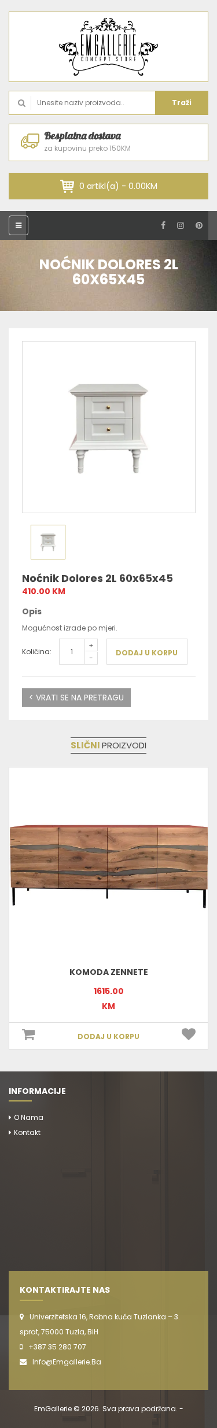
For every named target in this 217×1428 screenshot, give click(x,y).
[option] (109, 427)
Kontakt (27, 1132)
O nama (28, 1117)
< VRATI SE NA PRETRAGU (76, 697)
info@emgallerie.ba (66, 1362)
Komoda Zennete (108, 972)
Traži (182, 102)
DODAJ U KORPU (147, 653)
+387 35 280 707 (57, 1347)
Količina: (37, 651)
